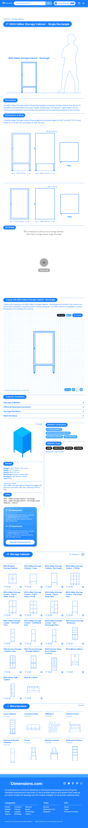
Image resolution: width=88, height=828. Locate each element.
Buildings (17, 814)
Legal (66, 809)
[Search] (48, 3)
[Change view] (81, 389)
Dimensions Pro (49, 809)
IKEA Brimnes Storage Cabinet (10, 567)
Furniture (7, 19)
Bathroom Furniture (74, 740)
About (66, 807)
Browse (46, 807)
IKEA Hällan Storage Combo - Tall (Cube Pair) (74, 594)
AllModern (49, 714)
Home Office (58, 448)
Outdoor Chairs (72, 714)
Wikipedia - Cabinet (11, 503)
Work (49, 448)
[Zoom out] (66, 389)
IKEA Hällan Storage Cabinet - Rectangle (53, 567)
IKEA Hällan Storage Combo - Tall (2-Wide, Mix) (53, 594)
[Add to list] (39, 424)
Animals (8, 809)
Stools (27, 740)
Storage (78, 448)
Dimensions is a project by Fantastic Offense (18, 821)
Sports (27, 809)
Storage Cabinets (18, 19)
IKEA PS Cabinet (31, 677)
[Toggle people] (77, 389)
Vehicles (28, 807)
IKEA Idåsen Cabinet (74, 649)
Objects (8, 814)
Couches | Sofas (31, 714)
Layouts (17, 812)
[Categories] (83, 3)
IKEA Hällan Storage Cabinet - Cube (32, 567)
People (7, 807)
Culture (28, 814)
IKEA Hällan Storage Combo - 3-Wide (74, 567)
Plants (7, 812)
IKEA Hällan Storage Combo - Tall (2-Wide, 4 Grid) (12, 594)
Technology (29, 812)
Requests (46, 812)
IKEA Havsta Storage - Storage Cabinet (33, 650)
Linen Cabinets (10, 714)
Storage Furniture (54, 437)
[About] (79, 3)
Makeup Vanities (52, 740)
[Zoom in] (69, 389)
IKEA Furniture (70, 437)
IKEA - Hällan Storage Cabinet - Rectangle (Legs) (22, 501)
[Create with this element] (41, 424)
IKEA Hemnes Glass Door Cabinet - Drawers (53, 651)
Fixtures (17, 809)
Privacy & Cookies (71, 812)
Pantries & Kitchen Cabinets (11, 741)
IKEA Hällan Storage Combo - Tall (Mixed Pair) (32, 623)
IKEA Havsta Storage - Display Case (12, 650)
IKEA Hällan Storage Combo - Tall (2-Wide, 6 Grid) (32, 594)
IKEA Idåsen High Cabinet (11, 678)
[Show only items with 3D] (82, 554)
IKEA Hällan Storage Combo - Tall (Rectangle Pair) (53, 623)
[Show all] (73, 389)
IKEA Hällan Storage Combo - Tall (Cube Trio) (12, 623)
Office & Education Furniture (58, 433)
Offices (69, 448)
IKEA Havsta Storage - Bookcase (75, 622)
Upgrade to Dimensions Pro (20, 542)
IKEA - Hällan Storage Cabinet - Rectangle (19, 499)
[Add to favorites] (36, 424)
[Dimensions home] (7, 3)
